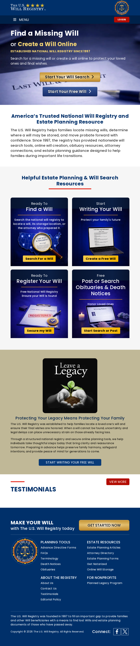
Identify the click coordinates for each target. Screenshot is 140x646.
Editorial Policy (51, 599)
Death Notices (51, 564)
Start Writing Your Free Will (70, 462)
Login (122, 19)
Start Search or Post (101, 330)
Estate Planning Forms (102, 558)
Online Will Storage (100, 569)
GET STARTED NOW (104, 525)
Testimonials (49, 594)
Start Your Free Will (67, 91)
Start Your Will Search (67, 77)
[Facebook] (117, 631)
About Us (47, 583)
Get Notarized (97, 564)
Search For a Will (39, 259)
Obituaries (48, 569)
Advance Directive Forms (58, 548)
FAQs (44, 553)
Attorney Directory (100, 553)
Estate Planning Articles (104, 548)
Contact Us (49, 588)
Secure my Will (39, 330)
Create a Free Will (101, 259)
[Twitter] (125, 631)
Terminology (49, 558)
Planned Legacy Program (104, 583)
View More (118, 482)
